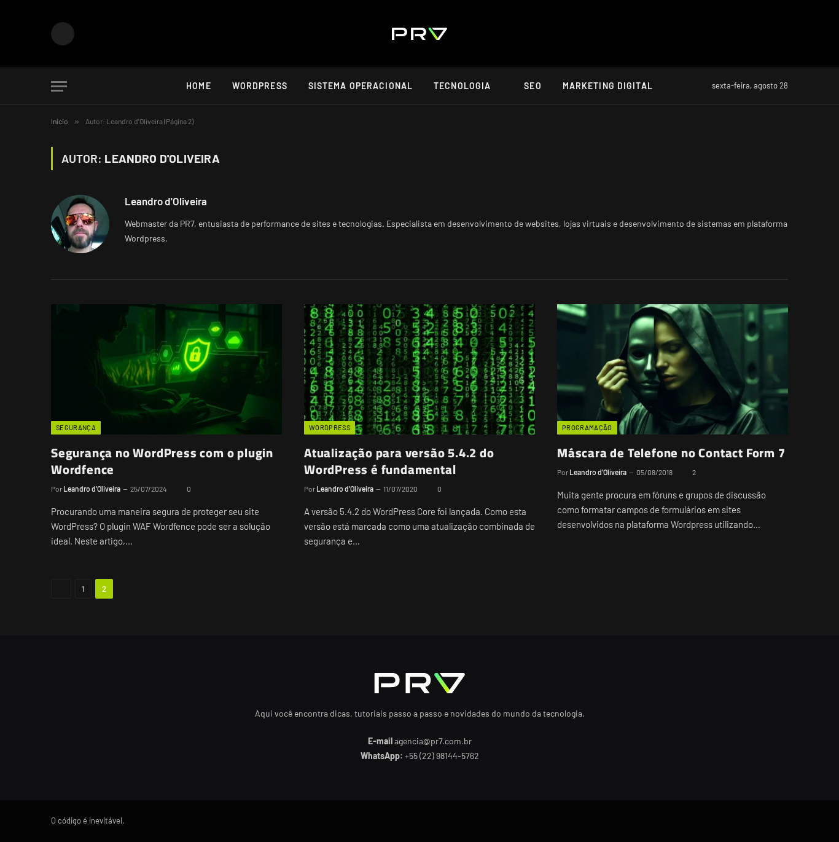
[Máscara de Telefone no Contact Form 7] (672, 369)
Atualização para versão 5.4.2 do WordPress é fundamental (399, 461)
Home (198, 86)
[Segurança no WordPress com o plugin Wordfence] (166, 369)
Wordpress (329, 427)
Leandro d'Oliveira (166, 201)
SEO (532, 86)
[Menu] (59, 86)
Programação (587, 427)
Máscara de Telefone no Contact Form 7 (671, 452)
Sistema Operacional (360, 86)
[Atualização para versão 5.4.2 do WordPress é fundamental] (419, 369)
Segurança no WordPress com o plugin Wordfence (162, 461)
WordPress (259, 86)
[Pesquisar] (699, 86)
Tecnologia (462, 86)
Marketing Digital (608, 86)
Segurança (76, 427)
